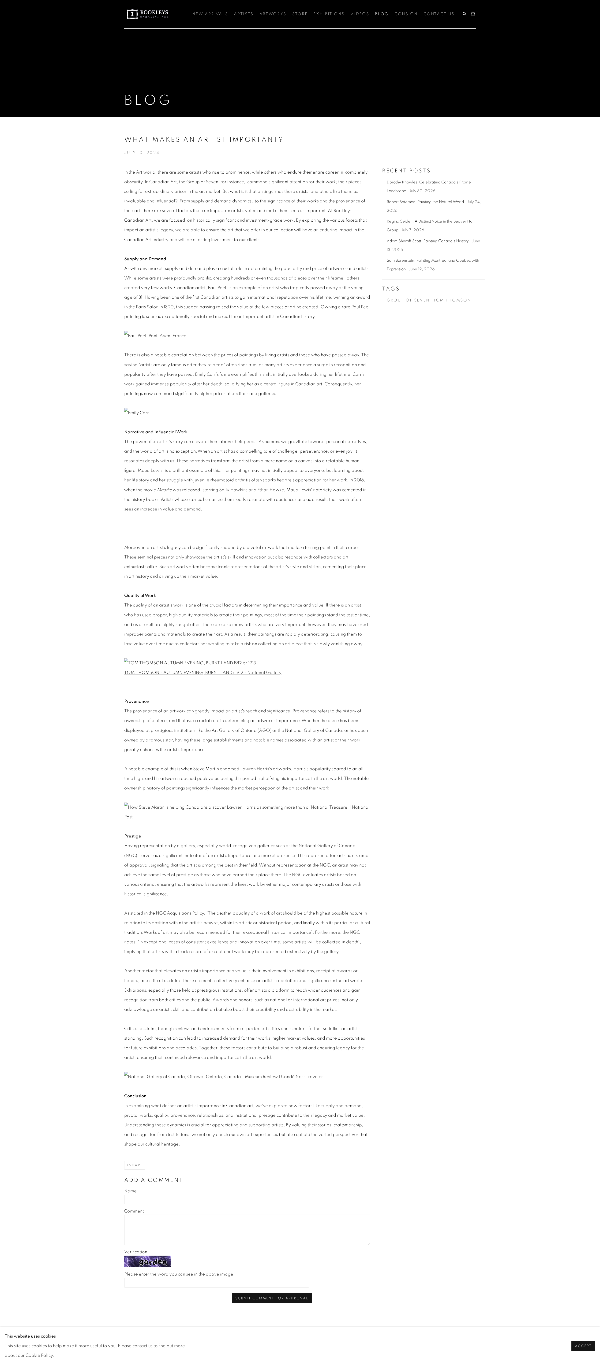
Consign (406, 14)
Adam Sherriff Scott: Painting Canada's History (428, 241)
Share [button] (136, 1165)
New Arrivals (210, 14)
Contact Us (439, 14)
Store (300, 14)
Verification (135, 1252)
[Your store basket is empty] (473, 14)
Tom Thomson (452, 300)
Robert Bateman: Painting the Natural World (426, 202)
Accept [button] (583, 1346)
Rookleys (147, 14)
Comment (134, 1211)
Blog (382, 14)
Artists (244, 14)
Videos (359, 14)
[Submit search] (465, 13)
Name (130, 1191)
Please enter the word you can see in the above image (178, 1274)
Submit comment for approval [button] (271, 1298)
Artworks (272, 14)
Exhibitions (329, 14)
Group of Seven (408, 300)
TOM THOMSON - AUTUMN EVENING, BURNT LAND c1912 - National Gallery (202, 672)
